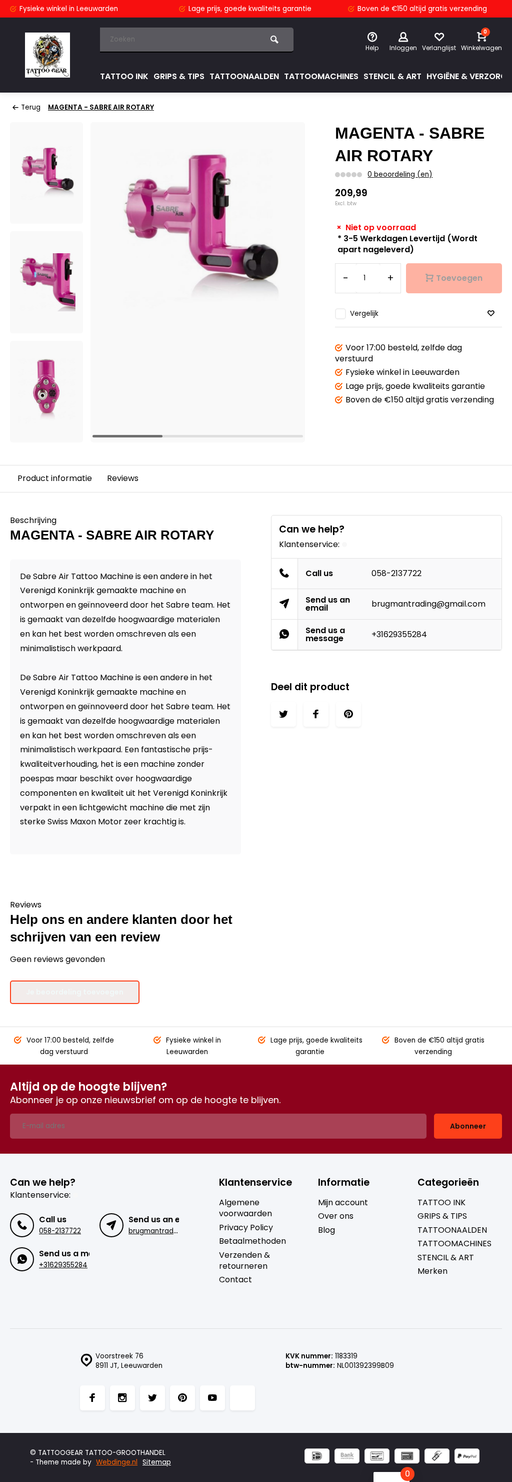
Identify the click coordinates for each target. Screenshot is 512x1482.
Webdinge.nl (117, 1462)
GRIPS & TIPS (179, 76)
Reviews (122, 478)
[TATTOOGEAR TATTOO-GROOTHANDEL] (47, 55)
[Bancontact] (377, 1457)
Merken (433, 1271)
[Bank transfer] (347, 1457)
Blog (326, 1230)
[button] (285, 282)
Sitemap (156, 1462)
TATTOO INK (124, 76)
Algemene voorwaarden (245, 1208)
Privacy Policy (246, 1227)
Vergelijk (364, 313)
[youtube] (212, 1397)
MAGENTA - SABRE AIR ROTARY (101, 107)
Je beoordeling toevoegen (75, 992)
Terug (30, 107)
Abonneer (468, 1126)
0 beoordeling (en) (400, 174)
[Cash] (437, 1457)
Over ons (336, 1216)
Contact (235, 1279)
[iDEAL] (317, 1457)
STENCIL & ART (393, 76)
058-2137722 (397, 573)
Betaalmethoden (252, 1241)
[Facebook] (92, 1397)
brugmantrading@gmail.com (429, 604)
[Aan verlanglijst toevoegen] (491, 313)
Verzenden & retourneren (244, 1261)
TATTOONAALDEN (244, 76)
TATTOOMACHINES (321, 76)
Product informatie (55, 478)
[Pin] (407, 1457)
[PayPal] (467, 1457)
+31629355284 (399, 634)
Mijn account (343, 1202)
